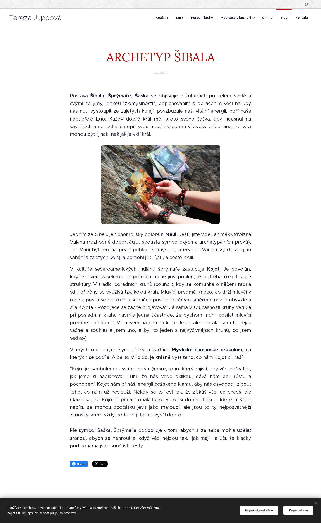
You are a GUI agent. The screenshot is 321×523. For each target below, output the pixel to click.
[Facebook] (306, 4)
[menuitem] (162, 18)
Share (81, 464)
